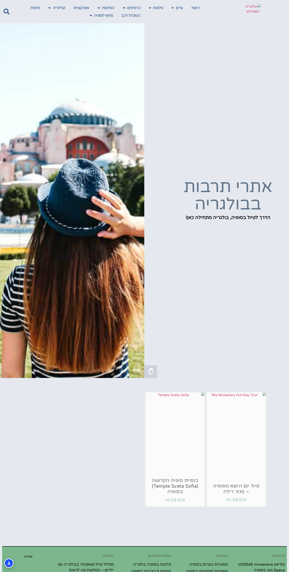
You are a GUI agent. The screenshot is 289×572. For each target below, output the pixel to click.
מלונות (158, 7)
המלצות (108, 7)
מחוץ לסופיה (103, 15)
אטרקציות (81, 7)
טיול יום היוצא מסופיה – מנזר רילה (236, 488)
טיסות (35, 7)
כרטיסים (133, 7)
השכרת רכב (130, 15)
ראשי (195, 7)
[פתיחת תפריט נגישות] (9, 563)
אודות (28, 556)
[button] (6, 12)
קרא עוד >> (236, 499)
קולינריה (59, 7)
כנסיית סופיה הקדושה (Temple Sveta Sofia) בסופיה (175, 486)
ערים (179, 7)
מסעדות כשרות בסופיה (208, 564)
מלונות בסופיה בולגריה (152, 564)
